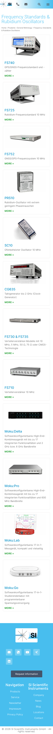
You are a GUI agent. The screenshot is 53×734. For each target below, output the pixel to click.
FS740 (9, 63)
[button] (39, 4)
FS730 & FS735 (16, 337)
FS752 (10, 154)
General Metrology (24, 28)
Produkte (11, 28)
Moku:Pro (12, 486)
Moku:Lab (12, 540)
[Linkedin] (9, 661)
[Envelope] (9, 652)
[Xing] (36, 652)
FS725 (10, 110)
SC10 (9, 245)
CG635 (10, 289)
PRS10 (9, 198)
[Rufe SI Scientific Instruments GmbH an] (18, 4)
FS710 (9, 388)
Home (3, 28)
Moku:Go (11, 588)
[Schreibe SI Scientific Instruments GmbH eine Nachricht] (26, 4)
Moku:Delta (13, 431)
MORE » (9, 75)
